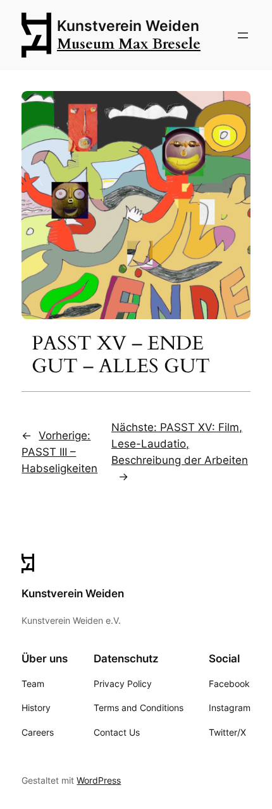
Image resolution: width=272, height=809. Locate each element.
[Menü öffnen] (242, 35)
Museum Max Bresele (129, 44)
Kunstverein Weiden (128, 26)
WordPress (99, 780)
